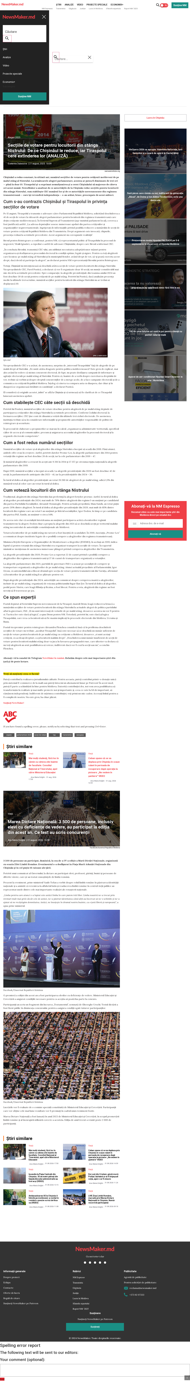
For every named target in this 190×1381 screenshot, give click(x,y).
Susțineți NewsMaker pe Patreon (20, 1303)
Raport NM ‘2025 (131, 9)
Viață (31, 754)
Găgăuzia (72, 9)
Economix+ (117, 4)
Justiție (83, 9)
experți (9, 735)
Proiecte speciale (97, 4)
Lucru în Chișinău (155, 117)
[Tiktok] (100, 1262)
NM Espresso (47, 9)
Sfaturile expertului (113, 9)
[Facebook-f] (85, 1262)
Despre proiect (11, 1277)
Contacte (8, 1287)
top (54, 735)
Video (80, 4)
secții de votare (40, 735)
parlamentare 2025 (24, 735)
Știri (58, 4)
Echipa (6, 1282)
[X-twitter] (90, 1262)
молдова (80, 735)
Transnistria (60, 9)
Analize (69, 4)
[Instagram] (95, 1262)
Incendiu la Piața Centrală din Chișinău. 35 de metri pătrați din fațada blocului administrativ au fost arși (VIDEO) (43, 1177)
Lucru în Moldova (96, 9)
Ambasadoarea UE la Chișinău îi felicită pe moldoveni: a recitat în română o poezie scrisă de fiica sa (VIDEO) (44, 1199)
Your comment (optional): (22, 1360)
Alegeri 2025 (14, 137)
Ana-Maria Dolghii (38, 777)
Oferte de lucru (11, 1293)
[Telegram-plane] (105, 1262)
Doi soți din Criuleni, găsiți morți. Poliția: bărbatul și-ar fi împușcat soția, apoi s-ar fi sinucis (103, 1176)
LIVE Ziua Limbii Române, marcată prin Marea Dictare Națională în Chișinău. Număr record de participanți (101, 1199)
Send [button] (2, 1379)
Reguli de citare (11, 1298)
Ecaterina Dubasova (17, 163)
